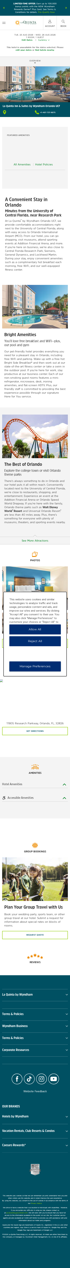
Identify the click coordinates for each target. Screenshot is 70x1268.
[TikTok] (29, 1079)
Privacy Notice (36, 1203)
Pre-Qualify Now (46, 12)
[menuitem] (4, 23)
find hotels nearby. (44, 50)
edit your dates (24, 50)
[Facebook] (17, 1079)
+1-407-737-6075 (47, 112)
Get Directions (35, 731)
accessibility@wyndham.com (17, 1213)
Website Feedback (35, 1091)
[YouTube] (53, 1079)
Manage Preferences (35, 666)
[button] (4, 8)
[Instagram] (41, 1079)
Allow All (35, 629)
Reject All (35, 641)
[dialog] (35, 634)
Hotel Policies (44, 164)
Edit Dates (27, 40)
